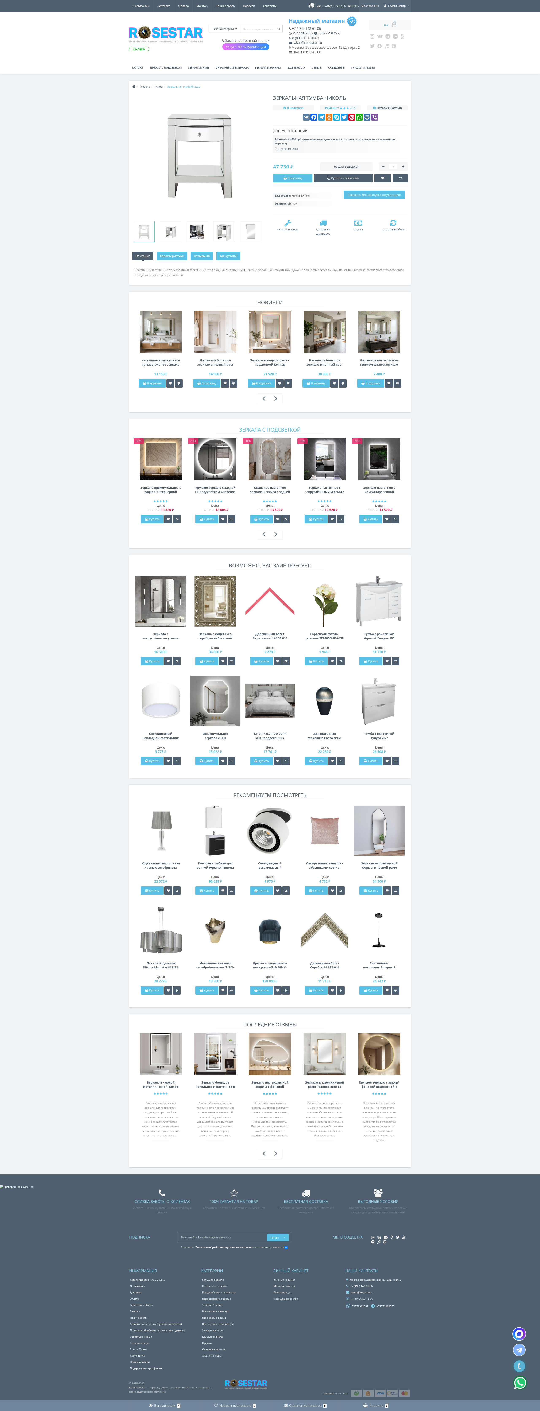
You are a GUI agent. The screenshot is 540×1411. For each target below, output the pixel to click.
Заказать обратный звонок (246, 40)
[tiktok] (387, 47)
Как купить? (228, 256)
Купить (154, 519)
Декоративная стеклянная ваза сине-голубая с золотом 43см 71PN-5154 (324, 736)
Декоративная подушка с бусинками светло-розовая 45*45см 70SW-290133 (324, 865)
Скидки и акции (363, 67)
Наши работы (225, 6)
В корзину (154, 383)
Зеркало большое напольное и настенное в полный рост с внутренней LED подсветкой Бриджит (215, 1084)
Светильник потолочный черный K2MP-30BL (379, 965)
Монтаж (202, 6)
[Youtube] (395, 37)
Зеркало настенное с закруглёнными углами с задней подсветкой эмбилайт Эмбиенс (324, 490)
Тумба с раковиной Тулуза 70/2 (379, 736)
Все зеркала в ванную (216, 1311)
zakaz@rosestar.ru (307, 42)
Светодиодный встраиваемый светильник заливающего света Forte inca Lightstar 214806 (270, 865)
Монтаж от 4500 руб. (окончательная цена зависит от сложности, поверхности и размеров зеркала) (335, 141)
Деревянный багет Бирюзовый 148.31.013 (270, 636)
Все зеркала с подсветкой (218, 1324)
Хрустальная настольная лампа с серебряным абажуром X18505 (161, 865)
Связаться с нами (141, 1336)
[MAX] (519, 1334)
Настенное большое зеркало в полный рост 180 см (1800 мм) (215, 362)
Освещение (336, 67)
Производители (140, 1362)
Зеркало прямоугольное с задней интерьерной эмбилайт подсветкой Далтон (160, 490)
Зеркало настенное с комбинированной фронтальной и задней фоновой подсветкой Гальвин (379, 490)
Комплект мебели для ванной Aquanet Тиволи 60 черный (215, 865)
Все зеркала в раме (214, 1317)
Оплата (183, 6)
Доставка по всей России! (339, 6)
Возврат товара (139, 1343)
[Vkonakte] (380, 37)
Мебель (316, 67)
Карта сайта (137, 1355)
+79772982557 (329, 33)
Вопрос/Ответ (138, 1349)
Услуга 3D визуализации (246, 46)
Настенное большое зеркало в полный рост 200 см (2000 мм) (324, 362)
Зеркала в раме (198, 67)
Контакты (270, 6)
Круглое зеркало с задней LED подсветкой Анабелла (215, 490)
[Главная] (133, 86)
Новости (249, 6)
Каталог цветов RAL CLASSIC (147, 1280)
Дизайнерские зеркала (232, 67)
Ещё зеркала (296, 67)
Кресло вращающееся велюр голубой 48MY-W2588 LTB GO (270, 965)
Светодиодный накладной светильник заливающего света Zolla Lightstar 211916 (160, 736)
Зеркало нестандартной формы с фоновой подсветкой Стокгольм (270, 1084)
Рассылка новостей (286, 1299)
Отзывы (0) (202, 256)
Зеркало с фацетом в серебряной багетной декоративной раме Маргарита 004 (215, 636)
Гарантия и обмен (141, 1305)
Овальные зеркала (213, 1349)
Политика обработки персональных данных (157, 1330)
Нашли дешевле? (346, 166)
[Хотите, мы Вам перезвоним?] (519, 1366)
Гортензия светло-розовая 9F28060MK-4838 (325, 636)
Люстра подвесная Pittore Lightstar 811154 (160, 965)
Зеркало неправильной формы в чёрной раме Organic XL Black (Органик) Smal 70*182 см (379, 865)
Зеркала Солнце (212, 1305)
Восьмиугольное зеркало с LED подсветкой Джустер (215, 736)
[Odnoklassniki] (402, 37)
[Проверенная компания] (17, 1187)
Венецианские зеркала (216, 1299)
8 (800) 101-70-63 (305, 38)
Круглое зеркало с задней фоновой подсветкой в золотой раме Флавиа (379, 1084)
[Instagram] (372, 37)
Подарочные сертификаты (146, 1368)
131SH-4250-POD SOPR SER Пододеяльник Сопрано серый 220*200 (270, 736)
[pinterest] (394, 47)
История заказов (284, 1286)
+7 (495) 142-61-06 (306, 28)
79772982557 (302, 33)
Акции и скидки (212, 1355)
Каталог (137, 67)
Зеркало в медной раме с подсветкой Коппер (270, 362)
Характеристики (172, 256)
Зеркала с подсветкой (166, 67)
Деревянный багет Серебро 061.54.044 (324, 965)
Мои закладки (283, 1292)
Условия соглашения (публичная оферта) (156, 1324)
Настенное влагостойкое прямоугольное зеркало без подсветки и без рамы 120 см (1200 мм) (379, 362)
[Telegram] (387, 37)
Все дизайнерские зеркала (219, 1292)
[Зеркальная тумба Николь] (144, 231)
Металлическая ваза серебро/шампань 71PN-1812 (215, 965)
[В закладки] (170, 383)
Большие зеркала (213, 1280)
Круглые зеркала (212, 1336)
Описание (142, 256)
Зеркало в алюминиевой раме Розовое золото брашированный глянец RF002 (324, 1084)
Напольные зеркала (214, 1286)
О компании (141, 6)
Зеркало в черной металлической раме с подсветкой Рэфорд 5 (160, 1084)
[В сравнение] (179, 383)
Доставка (163, 6)
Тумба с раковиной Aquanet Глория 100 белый (379, 636)
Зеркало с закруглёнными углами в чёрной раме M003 (160, 636)
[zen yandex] (379, 47)
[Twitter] (372, 47)
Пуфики (207, 1343)
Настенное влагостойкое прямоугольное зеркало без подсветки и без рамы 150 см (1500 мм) (160, 362)
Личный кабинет (284, 1280)
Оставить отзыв (389, 108)
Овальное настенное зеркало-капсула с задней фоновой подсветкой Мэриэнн (270, 490)
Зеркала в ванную (268, 67)
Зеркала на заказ (212, 1330)
